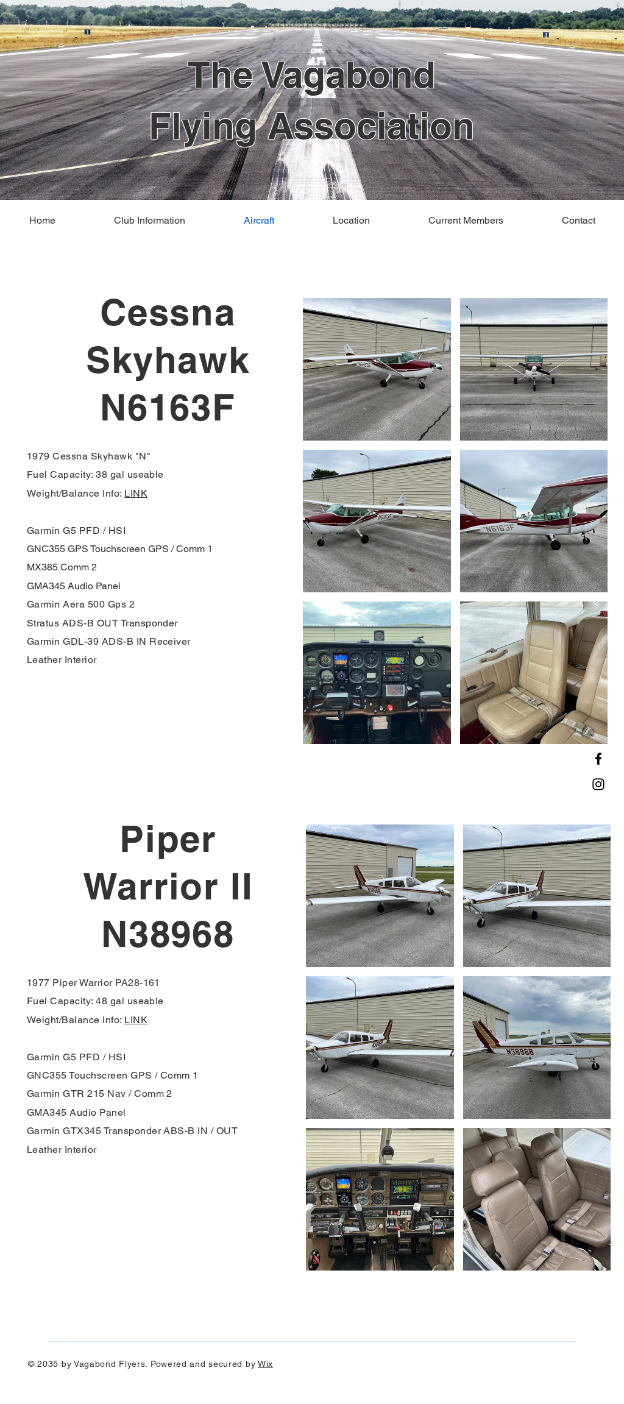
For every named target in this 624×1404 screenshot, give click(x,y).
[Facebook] (598, 759)
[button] (377, 369)
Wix (265, 1364)
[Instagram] (598, 784)
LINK (135, 493)
